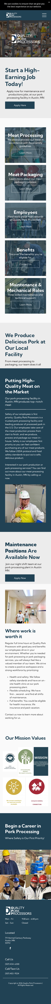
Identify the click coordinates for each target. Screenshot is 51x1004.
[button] (44, 15)
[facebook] (10, 948)
